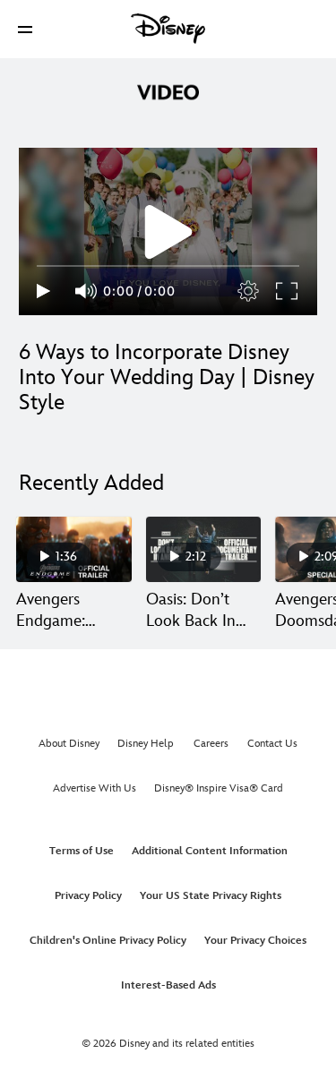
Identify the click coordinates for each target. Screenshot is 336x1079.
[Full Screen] (287, 291)
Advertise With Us (94, 788)
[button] (25, 29)
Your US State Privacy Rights (210, 896)
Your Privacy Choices (255, 940)
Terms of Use (81, 851)
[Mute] (87, 291)
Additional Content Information (210, 851)
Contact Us (272, 743)
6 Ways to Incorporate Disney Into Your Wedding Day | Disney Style (166, 377)
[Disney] (168, 28)
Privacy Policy (88, 896)
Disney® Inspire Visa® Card (218, 788)
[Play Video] (168, 232)
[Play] (43, 291)
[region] (168, 231)
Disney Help (145, 743)
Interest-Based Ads (168, 985)
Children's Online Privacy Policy (108, 940)
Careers (211, 743)
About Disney (69, 743)
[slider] (168, 266)
